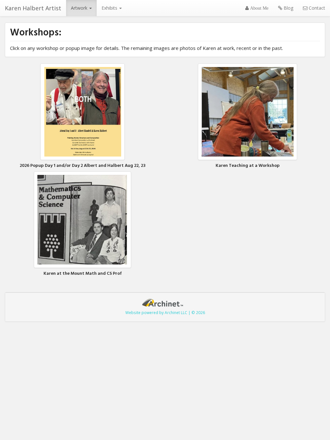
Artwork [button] (80, 8)
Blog (287, 8)
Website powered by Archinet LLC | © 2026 (165, 312)
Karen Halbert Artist (33, 8)
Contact (316, 8)
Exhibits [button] (110, 8)
